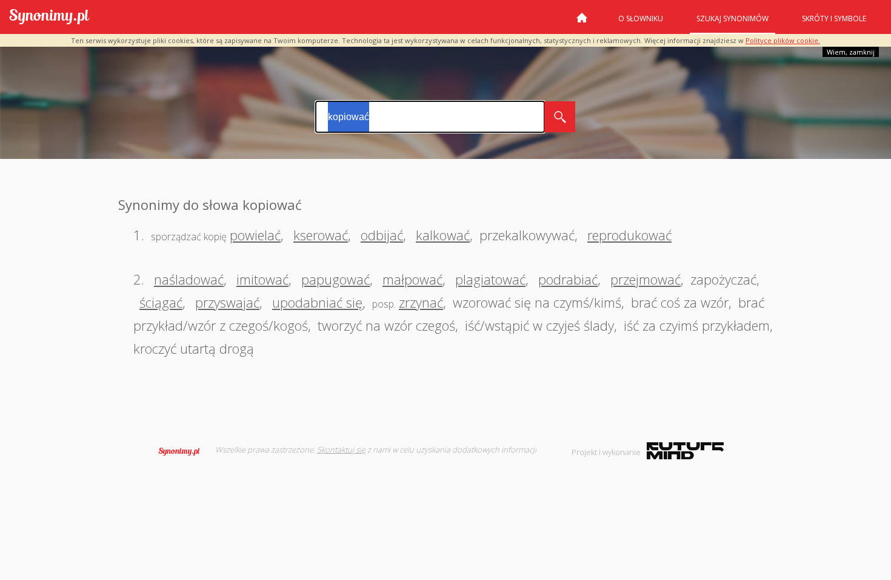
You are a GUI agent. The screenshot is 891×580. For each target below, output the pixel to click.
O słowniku (640, 18)
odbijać (382, 235)
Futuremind (685, 450)
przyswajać (227, 302)
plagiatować (490, 279)
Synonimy (183, 451)
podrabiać (568, 279)
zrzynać (421, 302)
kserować (320, 235)
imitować (262, 279)
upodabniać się (317, 302)
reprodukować (629, 235)
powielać (255, 235)
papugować (335, 279)
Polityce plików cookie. (783, 40)
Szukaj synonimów (732, 18)
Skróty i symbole (834, 18)
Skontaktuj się (341, 449)
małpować (412, 279)
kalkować (443, 235)
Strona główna (582, 22)
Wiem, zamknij (851, 51)
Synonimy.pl (49, 17)
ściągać (160, 302)
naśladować (189, 279)
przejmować (645, 279)
